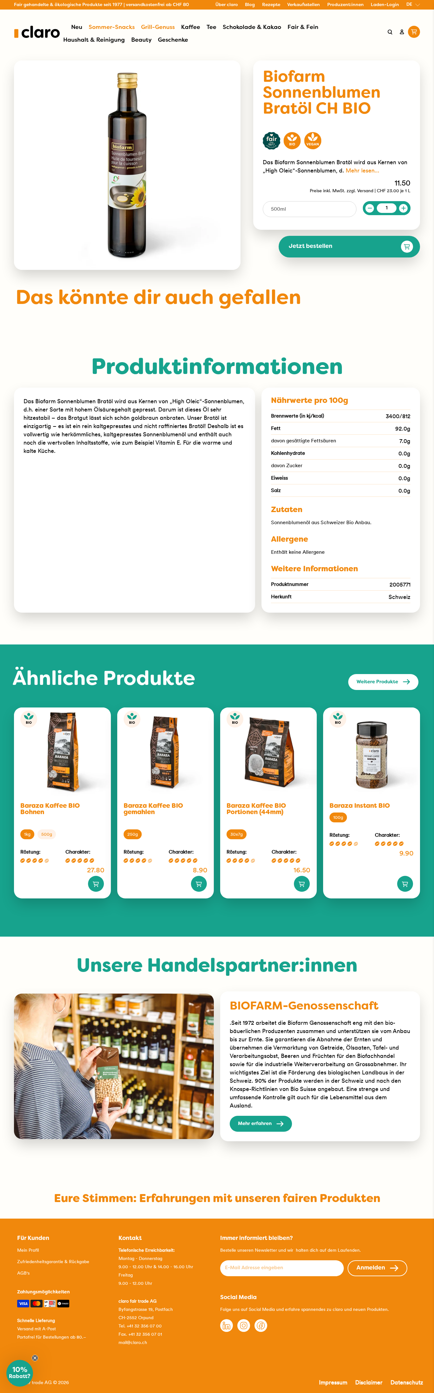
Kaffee (190, 27)
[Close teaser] (35, 1358)
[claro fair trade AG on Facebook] (260, 1330)
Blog (250, 5)
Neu (76, 27)
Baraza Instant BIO (359, 806)
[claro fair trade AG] (37, 32)
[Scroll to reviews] (336, 122)
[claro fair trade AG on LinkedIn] (226, 1330)
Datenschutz (406, 1382)
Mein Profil (28, 1250)
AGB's (23, 1273)
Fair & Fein (303, 27)
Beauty (141, 40)
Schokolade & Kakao (252, 27)
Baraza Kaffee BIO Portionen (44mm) (256, 809)
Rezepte (271, 5)
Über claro (226, 5)
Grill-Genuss (158, 27)
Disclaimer (369, 1382)
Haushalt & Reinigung (94, 40)
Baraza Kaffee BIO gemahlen (153, 809)
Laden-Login (385, 5)
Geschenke (173, 40)
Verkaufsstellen (303, 5)
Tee (211, 27)
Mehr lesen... (362, 170)
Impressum (333, 1382)
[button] (19, 1373)
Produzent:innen (345, 5)
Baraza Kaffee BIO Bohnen (50, 809)
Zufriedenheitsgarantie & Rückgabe (53, 1261)
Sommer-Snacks (112, 27)
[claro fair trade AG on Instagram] (243, 1330)
